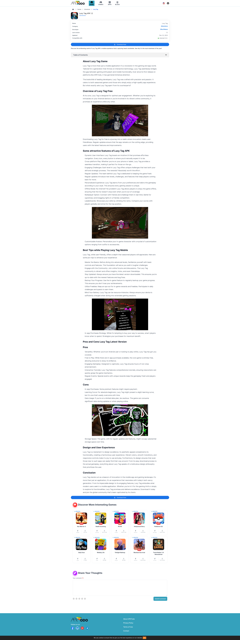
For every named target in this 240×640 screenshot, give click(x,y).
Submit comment (160, 599)
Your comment (78, 578)
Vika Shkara (164, 29)
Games (79, 9)
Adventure (87, 9)
